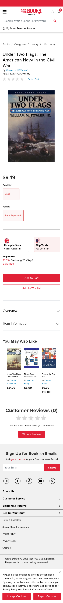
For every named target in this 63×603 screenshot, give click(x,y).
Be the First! (34, 79)
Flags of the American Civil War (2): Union (30, 375)
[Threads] (29, 481)
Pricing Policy (8, 534)
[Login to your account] (52, 11)
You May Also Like (20, 341)
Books (6, 44)
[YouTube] (41, 481)
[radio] (16, 244)
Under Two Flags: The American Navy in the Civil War (14, 375)
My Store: (10, 28)
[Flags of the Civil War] (49, 359)
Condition (7, 185)
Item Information (15, 323)
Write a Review (31, 434)
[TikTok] (52, 481)
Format (6, 206)
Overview (10, 311)
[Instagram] (6, 481)
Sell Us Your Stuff (13, 513)
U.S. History (49, 44)
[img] (13, 79)
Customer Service (14, 498)
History (34, 44)
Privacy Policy (9, 541)
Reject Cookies (47, 596)
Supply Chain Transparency (15, 527)
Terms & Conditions (11, 520)
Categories (20, 44)
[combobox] (31, 21)
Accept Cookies (16, 596)
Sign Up (52, 467)
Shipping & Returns (15, 506)
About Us (8, 491)
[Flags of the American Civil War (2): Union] (31, 359)
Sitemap (6, 547)
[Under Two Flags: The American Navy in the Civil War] (14, 359)
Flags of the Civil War (48, 375)
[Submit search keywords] (56, 21)
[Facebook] (17, 481)
